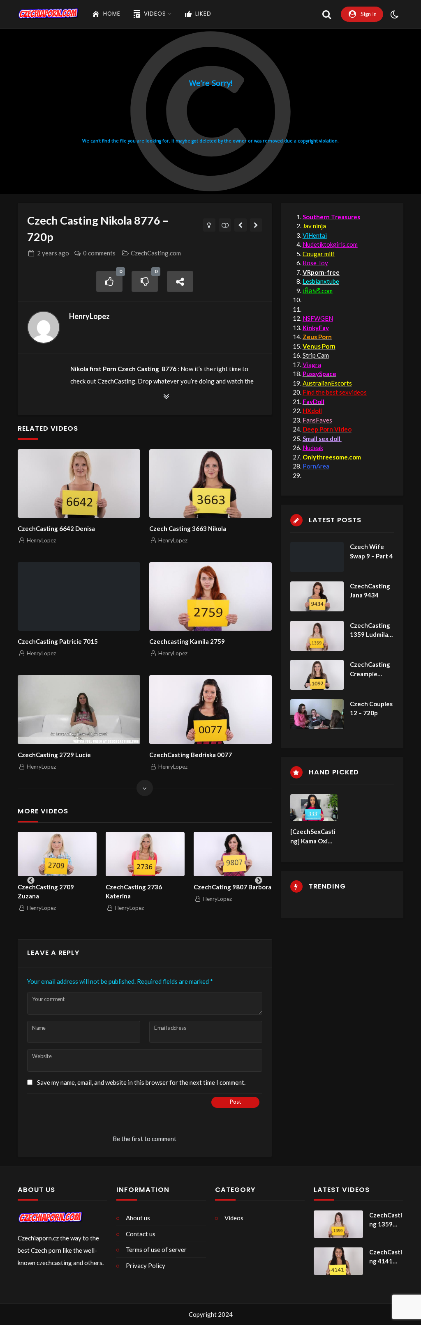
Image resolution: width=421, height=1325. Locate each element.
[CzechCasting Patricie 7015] (79, 596)
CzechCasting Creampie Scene (370, 669)
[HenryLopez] (43, 327)
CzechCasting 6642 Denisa (56, 528)
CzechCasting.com (156, 253)
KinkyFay (316, 327)
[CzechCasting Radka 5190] (240, 225)
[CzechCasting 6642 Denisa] (79, 483)
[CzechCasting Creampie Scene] (317, 675)
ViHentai (315, 235)
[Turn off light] (209, 225)
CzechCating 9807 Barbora (183, 887)
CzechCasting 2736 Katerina (85, 891)
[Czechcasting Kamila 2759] (210, 596)
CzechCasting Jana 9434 (370, 590)
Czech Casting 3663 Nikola (187, 528)
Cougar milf (319, 253)
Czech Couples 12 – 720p (371, 708)
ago (53, 253)
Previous (31, 881)
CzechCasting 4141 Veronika (385, 1257)
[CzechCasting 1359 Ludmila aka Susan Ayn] (317, 636)
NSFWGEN (318, 318)
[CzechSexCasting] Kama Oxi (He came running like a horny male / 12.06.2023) (313, 836)
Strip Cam (316, 355)
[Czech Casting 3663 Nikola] (210, 483)
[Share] (180, 281)
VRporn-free (321, 272)
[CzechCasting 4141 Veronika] (338, 1261)
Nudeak (313, 447)
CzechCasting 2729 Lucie (54, 754)
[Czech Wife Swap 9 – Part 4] (317, 557)
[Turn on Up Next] (225, 225)
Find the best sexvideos (335, 392)
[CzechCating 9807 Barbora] (184, 854)
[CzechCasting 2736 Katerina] (96, 854)
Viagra (312, 364)
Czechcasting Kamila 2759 (187, 641)
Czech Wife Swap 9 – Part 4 (371, 551)
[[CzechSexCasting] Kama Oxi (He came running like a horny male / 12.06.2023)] (314, 807)
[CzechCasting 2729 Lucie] (79, 709)
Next (258, 881)
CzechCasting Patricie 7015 (58, 641)
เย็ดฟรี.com (318, 290)
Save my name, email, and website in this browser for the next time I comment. (141, 1082)
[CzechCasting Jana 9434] (317, 596)
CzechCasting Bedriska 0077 (190, 754)
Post (235, 1101)
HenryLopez (89, 316)
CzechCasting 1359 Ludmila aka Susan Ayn (370, 630)
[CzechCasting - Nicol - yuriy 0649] (256, 225)
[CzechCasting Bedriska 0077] (210, 709)
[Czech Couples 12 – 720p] (317, 714)
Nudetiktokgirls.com (330, 244)
